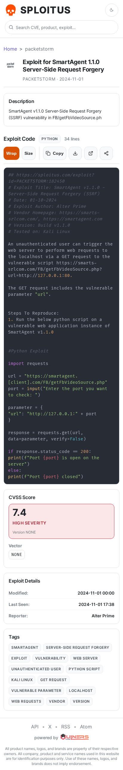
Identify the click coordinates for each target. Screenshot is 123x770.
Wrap (11, 153)
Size (28, 153)
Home (10, 49)
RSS (65, 727)
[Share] (106, 153)
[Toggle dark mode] (111, 10)
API (35, 727)
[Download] (75, 153)
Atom (86, 727)
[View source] (90, 153)
